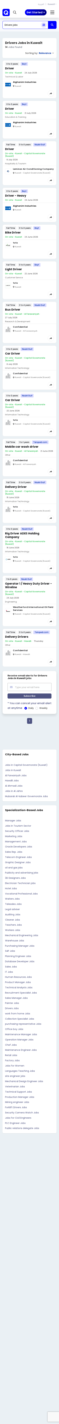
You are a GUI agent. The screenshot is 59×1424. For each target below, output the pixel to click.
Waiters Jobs (12, 898)
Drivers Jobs (12, 1008)
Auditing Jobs (12, 914)
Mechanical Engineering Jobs (21, 935)
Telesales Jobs (13, 904)
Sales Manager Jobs (16, 998)
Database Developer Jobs (19, 961)
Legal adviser (12, 909)
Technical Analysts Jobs (18, 987)
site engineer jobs (15, 1076)
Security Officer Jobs (17, 831)
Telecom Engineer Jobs (18, 857)
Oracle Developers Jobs (18, 846)
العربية (41, 4)
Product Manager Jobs (18, 982)
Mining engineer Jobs (17, 1102)
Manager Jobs (13, 820)
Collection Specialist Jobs (19, 1018)
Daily (31, 708)
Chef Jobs (11, 1045)
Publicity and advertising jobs (21, 872)
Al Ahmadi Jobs (13, 785)
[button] (14, 12)
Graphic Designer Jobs (18, 862)
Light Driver (13, 269)
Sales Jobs (11, 966)
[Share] (51, 93)
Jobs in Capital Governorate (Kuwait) (26, 765)
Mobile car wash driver (22, 447)
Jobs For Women (14, 1065)
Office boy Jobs (14, 1029)
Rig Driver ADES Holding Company (22, 535)
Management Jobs (16, 841)
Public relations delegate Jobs (22, 1128)
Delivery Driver (16, 487)
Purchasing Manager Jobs (19, 945)
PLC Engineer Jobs (15, 1123)
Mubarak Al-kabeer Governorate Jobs (26, 796)
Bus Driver (12, 310)
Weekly (43, 708)
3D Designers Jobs (15, 878)
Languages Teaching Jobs (20, 1071)
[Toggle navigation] (52, 12)
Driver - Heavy (15, 196)
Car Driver (12, 354)
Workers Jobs (12, 930)
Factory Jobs (12, 1060)
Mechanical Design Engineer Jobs (24, 1081)
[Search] (52, 25)
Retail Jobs (11, 1055)
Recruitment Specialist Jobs (21, 992)
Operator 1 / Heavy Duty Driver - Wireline (28, 585)
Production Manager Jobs (19, 1097)
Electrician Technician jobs (20, 883)
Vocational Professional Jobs (21, 893)
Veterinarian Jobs (15, 1086)
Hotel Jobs (11, 888)
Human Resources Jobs (18, 977)
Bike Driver (13, 232)
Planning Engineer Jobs (18, 956)
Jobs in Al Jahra (14, 791)
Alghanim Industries (24, 82)
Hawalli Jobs (12, 780)
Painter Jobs (12, 1003)
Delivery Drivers (16, 637)
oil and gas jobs (14, 867)
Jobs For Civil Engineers (18, 1117)
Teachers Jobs (13, 924)
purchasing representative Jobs (23, 1024)
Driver (9, 68)
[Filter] (44, 25)
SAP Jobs (10, 951)
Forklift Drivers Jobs (16, 1107)
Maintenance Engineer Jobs (21, 1050)
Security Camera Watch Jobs (22, 1112)
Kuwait (51, 4)
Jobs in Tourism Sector (18, 825)
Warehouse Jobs (14, 940)
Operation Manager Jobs (19, 1039)
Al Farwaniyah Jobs (16, 775)
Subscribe (29, 696)
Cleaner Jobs (12, 919)
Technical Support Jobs (18, 1091)
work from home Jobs (17, 1013)
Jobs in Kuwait (13, 770)
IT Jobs (9, 972)
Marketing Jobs (13, 836)
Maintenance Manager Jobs (21, 1034)
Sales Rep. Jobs (13, 852)
